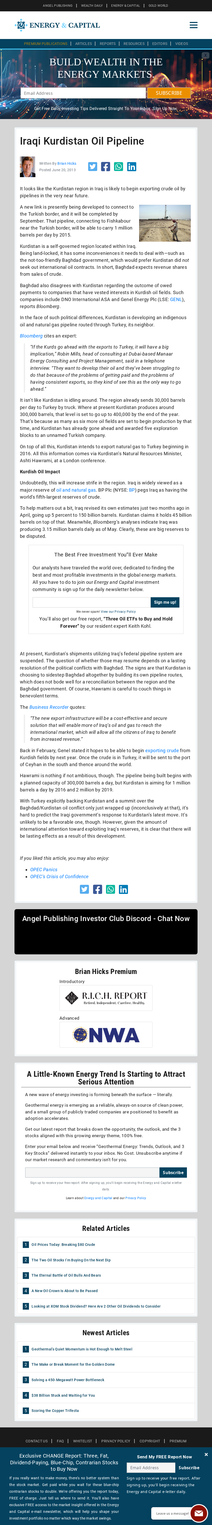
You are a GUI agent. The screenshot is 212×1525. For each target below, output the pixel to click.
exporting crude (162, 750)
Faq (60, 1441)
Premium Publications (45, 44)
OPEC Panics (43, 869)
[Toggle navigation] (194, 25)
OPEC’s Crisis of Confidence (59, 876)
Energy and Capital (98, 1198)
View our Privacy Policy (118, 612)
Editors (159, 44)
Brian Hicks (66, 163)
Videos (181, 44)
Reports (108, 44)
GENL (176, 299)
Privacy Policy (135, 1198)
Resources (134, 44)
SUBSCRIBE (169, 93)
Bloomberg (31, 336)
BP (132, 490)
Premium (178, 1441)
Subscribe (173, 1172)
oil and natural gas (76, 490)
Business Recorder (49, 707)
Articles (83, 44)
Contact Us (37, 1441)
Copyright (150, 1441)
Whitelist (82, 1441)
